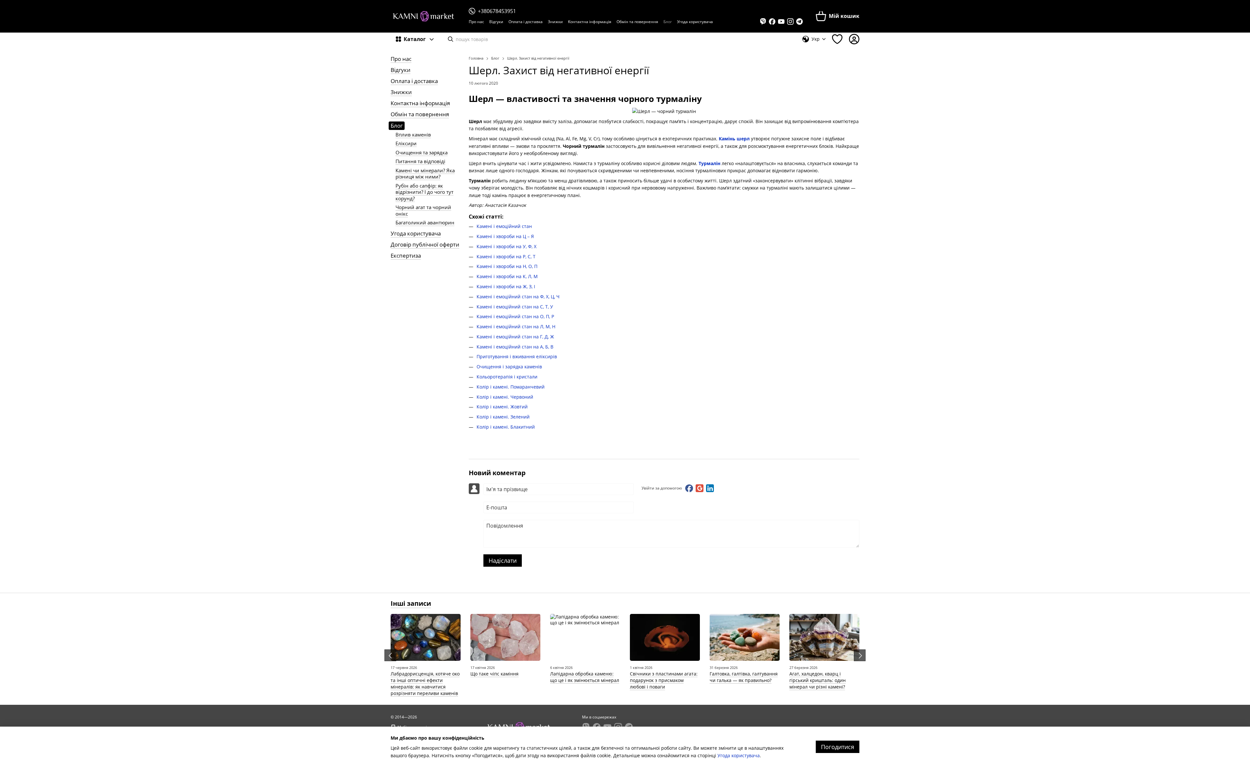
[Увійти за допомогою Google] (699, 488)
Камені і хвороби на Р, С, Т (506, 256)
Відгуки (496, 21)
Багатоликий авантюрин (425, 222)
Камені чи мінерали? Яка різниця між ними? (425, 173)
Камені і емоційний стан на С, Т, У (515, 307)
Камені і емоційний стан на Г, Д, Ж (515, 337)
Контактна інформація (589, 21)
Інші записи (411, 603)
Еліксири (406, 143)
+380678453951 (497, 11)
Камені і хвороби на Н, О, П (507, 266)
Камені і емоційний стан (504, 226)
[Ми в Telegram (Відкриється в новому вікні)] (799, 21)
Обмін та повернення (637, 21)
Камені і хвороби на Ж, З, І (506, 286)
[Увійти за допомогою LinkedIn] (710, 488)
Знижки (555, 21)
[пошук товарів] (450, 39)
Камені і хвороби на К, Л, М (507, 276)
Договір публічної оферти (425, 244)
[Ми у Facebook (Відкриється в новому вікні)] (772, 21)
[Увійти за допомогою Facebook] (689, 488)
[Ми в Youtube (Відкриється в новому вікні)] (781, 21)
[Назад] (390, 655)
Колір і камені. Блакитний (506, 427)
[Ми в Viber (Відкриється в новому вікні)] (763, 21)
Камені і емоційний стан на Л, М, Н (516, 326)
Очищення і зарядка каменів (509, 366)
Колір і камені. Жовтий (502, 407)
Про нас (476, 21)
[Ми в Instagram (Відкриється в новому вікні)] (790, 21)
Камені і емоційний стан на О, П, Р (515, 316)
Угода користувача (695, 21)
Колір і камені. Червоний (505, 397)
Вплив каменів (413, 134)
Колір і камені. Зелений (503, 417)
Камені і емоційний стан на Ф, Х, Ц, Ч (518, 296)
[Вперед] (860, 655)
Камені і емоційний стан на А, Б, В (515, 347)
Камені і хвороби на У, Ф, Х (506, 246)
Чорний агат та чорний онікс (423, 210)
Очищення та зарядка (422, 152)
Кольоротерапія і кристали (507, 377)
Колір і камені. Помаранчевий (511, 387)
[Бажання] (837, 39)
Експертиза (406, 255)
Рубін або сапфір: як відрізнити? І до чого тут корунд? (424, 192)
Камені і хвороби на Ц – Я (505, 236)
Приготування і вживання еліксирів (517, 356)
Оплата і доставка (525, 21)
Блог (667, 21)
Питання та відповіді (420, 161)
